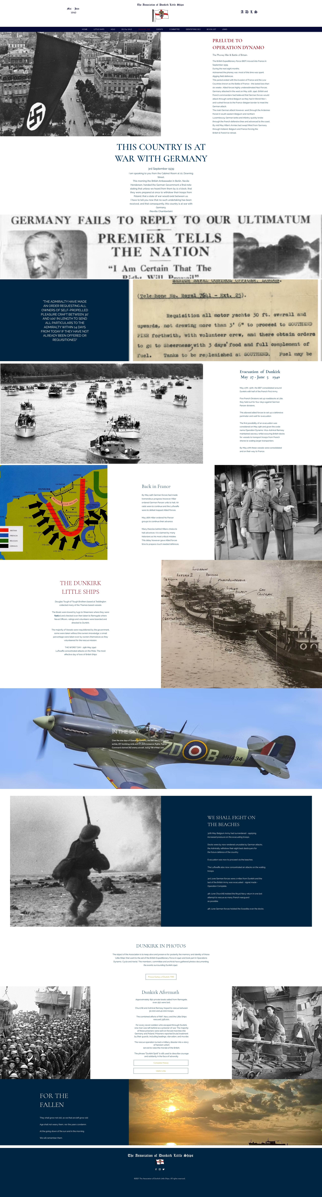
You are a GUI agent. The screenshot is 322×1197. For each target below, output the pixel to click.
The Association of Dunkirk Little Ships (161, 1155)
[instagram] (159, 1169)
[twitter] (163, 1169)
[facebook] (156, 1169)
